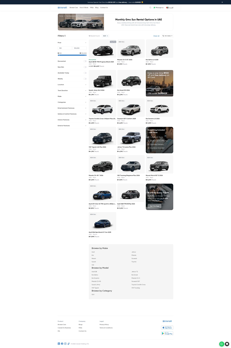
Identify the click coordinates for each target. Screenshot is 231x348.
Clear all (156, 36)
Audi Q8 (94, 271)
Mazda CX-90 (96, 281)
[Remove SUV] (107, 36)
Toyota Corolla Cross (138, 284)
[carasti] (167, 322)
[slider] (58, 55)
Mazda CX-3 (136, 278)
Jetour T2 (135, 271)
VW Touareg (136, 288)
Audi (93, 252)
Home (61, 16)
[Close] (222, 2)
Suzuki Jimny (96, 284)
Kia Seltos (95, 275)
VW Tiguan (95, 288)
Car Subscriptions (72, 16)
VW (93, 265)
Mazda (134, 255)
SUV (93, 294)
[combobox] (167, 7)
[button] (227, 344)
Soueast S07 (136, 281)
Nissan (94, 258)
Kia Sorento (95, 278)
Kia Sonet (135, 275)
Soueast (134, 258)
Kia (93, 255)
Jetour (134, 252)
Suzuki (94, 262)
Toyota (134, 262)
